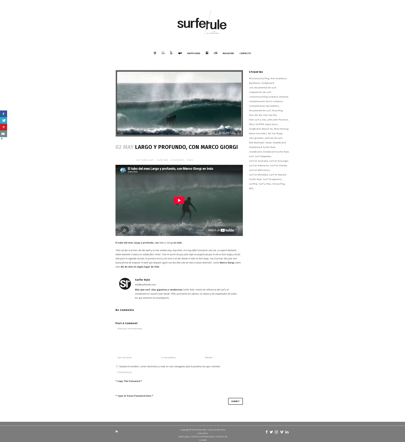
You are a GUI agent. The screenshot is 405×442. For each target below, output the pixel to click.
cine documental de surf (262, 87)
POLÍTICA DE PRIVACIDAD (203, 436)
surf (251, 156)
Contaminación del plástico (264, 105)
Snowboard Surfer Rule (276, 151)
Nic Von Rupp (275, 133)
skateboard (279, 142)
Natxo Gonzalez (258, 133)
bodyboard (268, 83)
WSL (251, 188)
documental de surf (260, 110)
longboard (255, 128)
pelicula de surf (273, 138)
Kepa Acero (271, 124)
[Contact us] (3, 133)
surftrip (253, 183)
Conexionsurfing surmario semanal (268, 96)
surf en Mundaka (258, 174)
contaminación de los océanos (266, 101)
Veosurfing (278, 183)
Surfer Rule (162, 159)
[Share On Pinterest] (3, 127)
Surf (138, 159)
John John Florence (278, 119)
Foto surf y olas (257, 119)
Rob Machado (256, 142)
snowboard (255, 151)
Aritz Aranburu (278, 78)
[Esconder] (1, 139)
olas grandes (256, 138)
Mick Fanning (281, 128)
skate (268, 142)
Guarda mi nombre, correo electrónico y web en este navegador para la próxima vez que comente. (170, 366)
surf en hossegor (278, 160)
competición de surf (260, 92)
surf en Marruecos (259, 170)
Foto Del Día (270, 115)
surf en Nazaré (277, 174)
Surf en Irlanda (278, 165)
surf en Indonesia (259, 165)
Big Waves (255, 83)
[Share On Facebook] (3, 113)
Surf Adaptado (263, 156)
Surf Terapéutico (272, 179)
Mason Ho (267, 128)
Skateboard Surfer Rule (262, 147)
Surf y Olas (265, 183)
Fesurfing (277, 110)
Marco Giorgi (166, 242)
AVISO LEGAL (184, 436)
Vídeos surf (147, 159)
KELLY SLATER (256, 124)
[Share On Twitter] (3, 120)
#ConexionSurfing (259, 78)
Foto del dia (255, 115)
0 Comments (177, 159)
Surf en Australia (258, 160)
